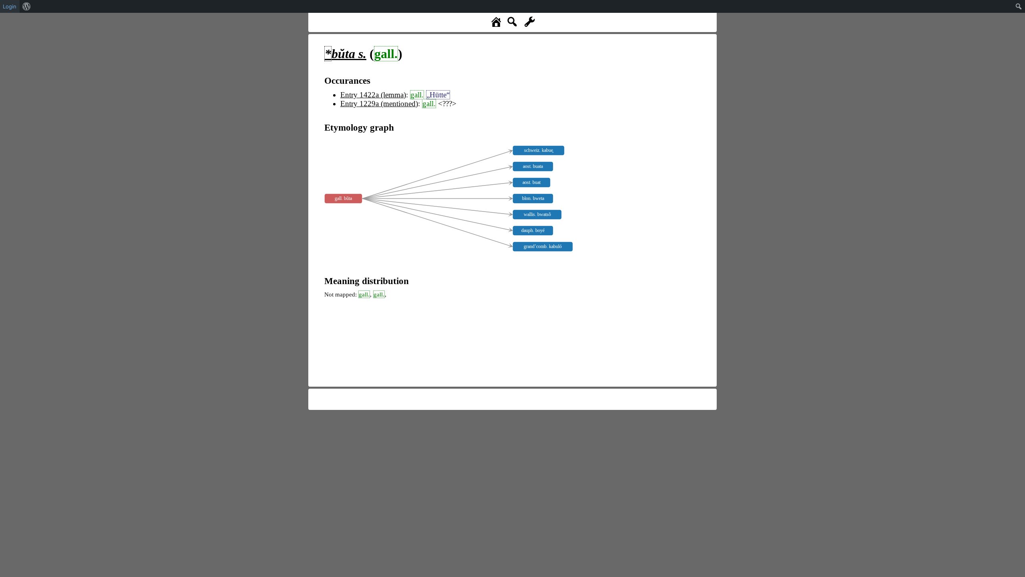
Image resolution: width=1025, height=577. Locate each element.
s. (345, 53)
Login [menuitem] (9, 6)
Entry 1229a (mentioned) (379, 103)
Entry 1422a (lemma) (373, 95)
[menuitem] (27, 6)
